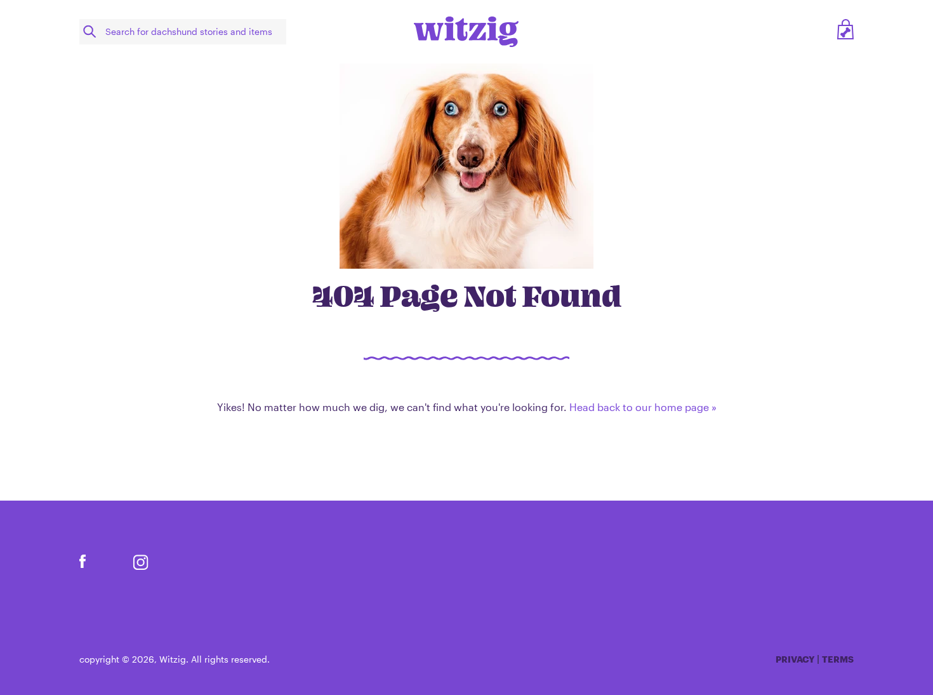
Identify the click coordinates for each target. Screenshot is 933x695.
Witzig (172, 659)
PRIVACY (795, 659)
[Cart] (845, 32)
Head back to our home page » (643, 407)
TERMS (838, 659)
